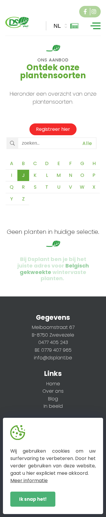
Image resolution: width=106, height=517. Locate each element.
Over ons (53, 391)
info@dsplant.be (53, 357)
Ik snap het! (33, 499)
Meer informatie (29, 480)
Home (53, 383)
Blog (53, 398)
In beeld (53, 406)
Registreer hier (53, 129)
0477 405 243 (53, 342)
